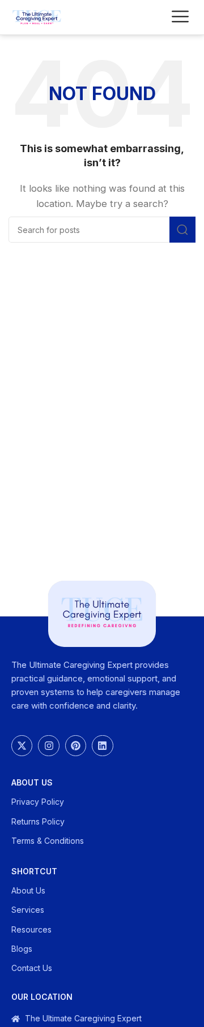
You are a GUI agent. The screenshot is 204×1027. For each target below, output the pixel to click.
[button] (180, 17)
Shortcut (34, 871)
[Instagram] (48, 745)
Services (27, 909)
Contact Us (31, 968)
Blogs (21, 948)
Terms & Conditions (47, 840)
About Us (32, 782)
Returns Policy (38, 821)
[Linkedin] (102, 745)
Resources (31, 929)
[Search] (182, 230)
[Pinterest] (75, 745)
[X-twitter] (21, 745)
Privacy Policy (37, 801)
